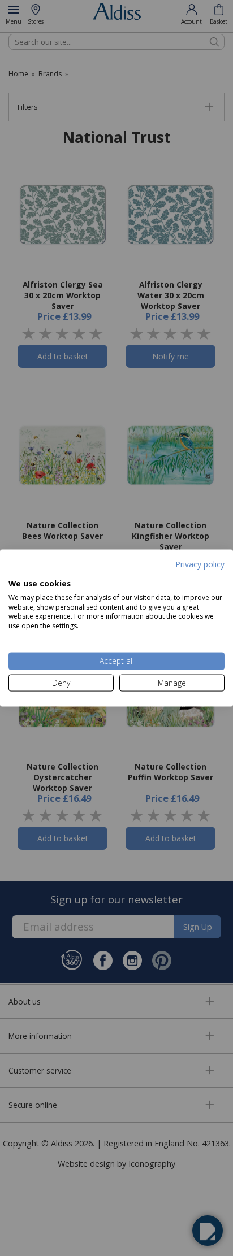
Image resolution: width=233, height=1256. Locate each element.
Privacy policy (200, 563)
